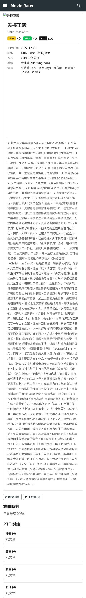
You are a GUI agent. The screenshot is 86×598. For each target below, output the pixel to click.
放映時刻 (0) (12, 497)
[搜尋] (79, 6)
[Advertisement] (43, 108)
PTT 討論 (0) (32, 497)
